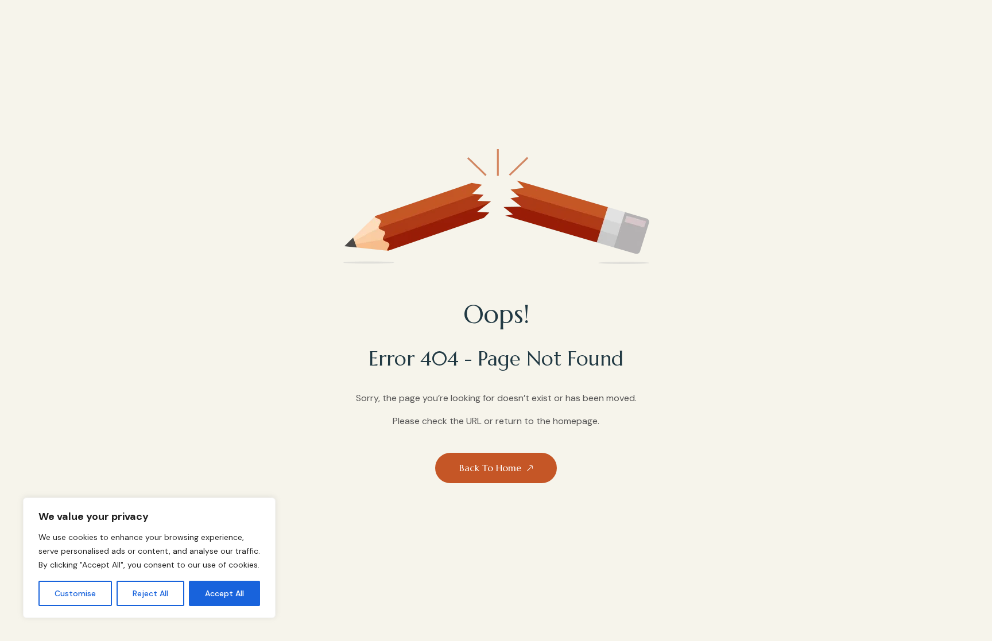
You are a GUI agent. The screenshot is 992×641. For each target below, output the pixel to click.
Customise (75, 593)
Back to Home (490, 467)
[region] (149, 558)
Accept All (224, 593)
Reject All (150, 593)
